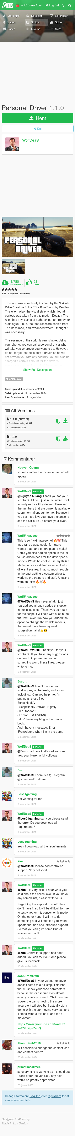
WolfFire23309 (27, 535)
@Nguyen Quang (29, 496)
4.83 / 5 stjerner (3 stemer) (16, 293)
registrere (54, 1096)
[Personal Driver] (37, 237)
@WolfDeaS (25, 601)
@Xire (21, 890)
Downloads (16, 284)
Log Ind (35, 1096)
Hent (40, 118)
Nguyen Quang (28, 467)
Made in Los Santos (15, 1123)
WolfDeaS (30, 140)
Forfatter (37, 491)
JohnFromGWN (28, 976)
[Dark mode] (63, 5)
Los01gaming (27, 794)
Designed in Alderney (16, 1119)
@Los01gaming (28, 818)
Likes (36, 284)
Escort (22, 681)
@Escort (23, 751)
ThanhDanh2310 (29, 1043)
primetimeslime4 (29, 1067)
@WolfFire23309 (29, 650)
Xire (20, 861)
